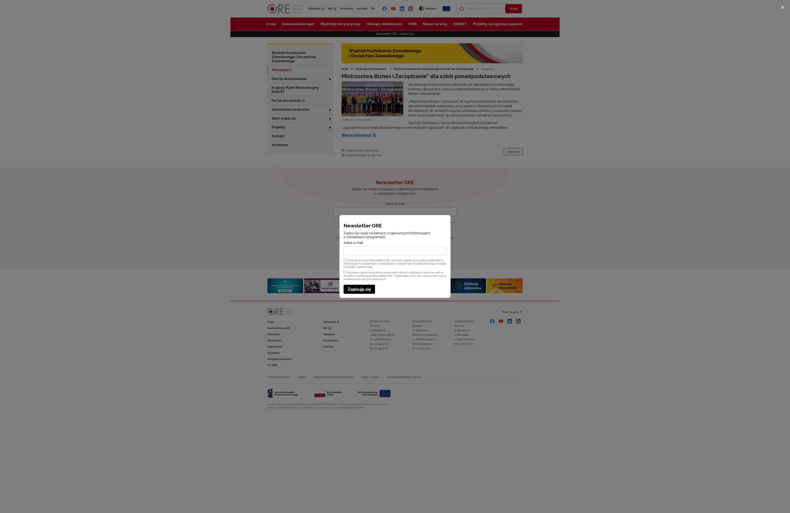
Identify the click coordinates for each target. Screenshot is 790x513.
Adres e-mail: (354, 243)
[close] (782, 7)
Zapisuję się (359, 289)
